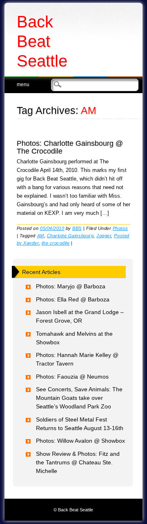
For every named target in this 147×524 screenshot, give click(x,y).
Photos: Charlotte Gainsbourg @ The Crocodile (70, 147)
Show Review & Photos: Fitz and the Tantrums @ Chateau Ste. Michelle (78, 462)
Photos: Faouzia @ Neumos (72, 376)
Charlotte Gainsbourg (70, 235)
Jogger (103, 235)
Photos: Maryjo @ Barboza (70, 286)
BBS (77, 228)
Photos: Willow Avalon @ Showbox (80, 440)
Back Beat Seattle (42, 41)
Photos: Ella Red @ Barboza (72, 299)
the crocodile (56, 243)
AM (40, 235)
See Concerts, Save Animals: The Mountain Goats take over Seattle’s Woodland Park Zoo (79, 398)
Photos (120, 228)
